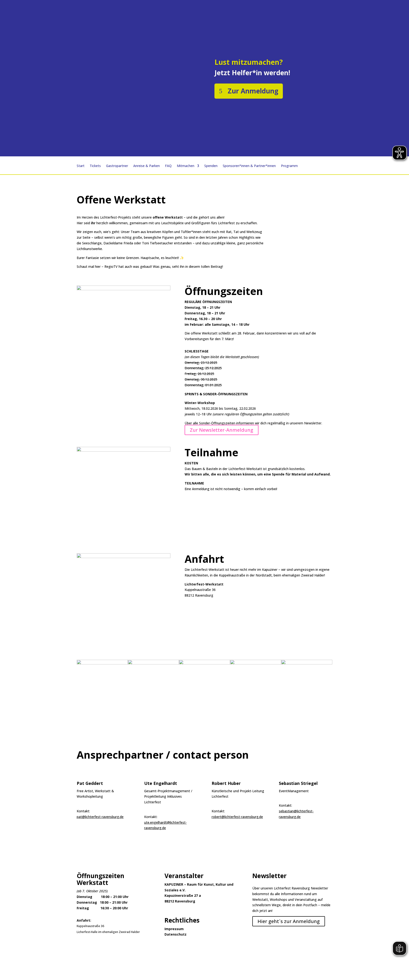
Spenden (211, 166)
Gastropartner (117, 166)
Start (80, 166)
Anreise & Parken (146, 166)
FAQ (168, 166)
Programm (289, 166)
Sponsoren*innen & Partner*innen (249, 166)
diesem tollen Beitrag (205, 266)
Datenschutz (175, 934)
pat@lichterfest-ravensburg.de (100, 816)
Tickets (95, 166)
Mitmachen (185, 166)
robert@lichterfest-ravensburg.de (237, 816)
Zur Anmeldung (253, 90)
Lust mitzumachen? (248, 62)
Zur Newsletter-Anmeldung (221, 430)
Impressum (174, 929)
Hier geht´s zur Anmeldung (289, 921)
